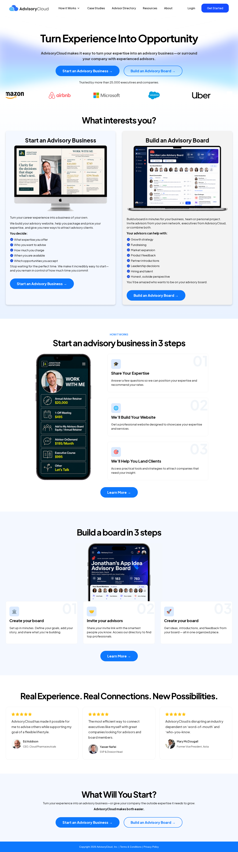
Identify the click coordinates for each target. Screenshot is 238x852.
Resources (150, 8)
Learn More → (119, 492)
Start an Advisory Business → (88, 71)
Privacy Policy (151, 846)
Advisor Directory (124, 8)
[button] (69, 8)
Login (191, 8)
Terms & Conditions (130, 846)
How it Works (67, 8)
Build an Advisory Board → (153, 71)
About (168, 8)
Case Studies (96, 8)
